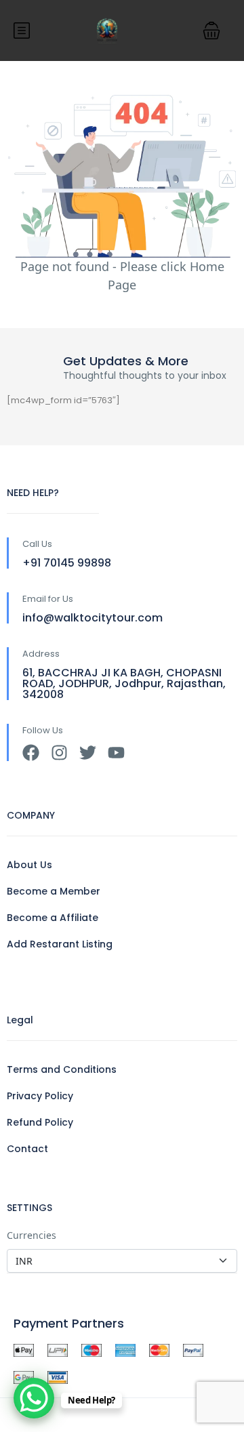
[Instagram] (59, 752)
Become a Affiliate (52, 917)
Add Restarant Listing (60, 944)
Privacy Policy (40, 1096)
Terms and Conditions (62, 1069)
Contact (27, 1148)
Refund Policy (40, 1122)
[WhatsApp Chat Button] (34, 1398)
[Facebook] (30, 752)
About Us (29, 865)
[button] (211, 30)
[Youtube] (116, 752)
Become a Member (53, 891)
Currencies (31, 1235)
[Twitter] (87, 752)
